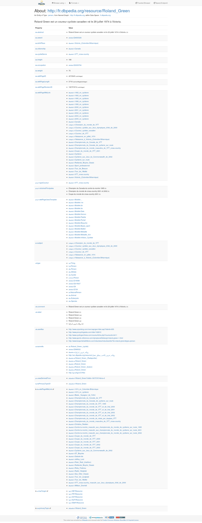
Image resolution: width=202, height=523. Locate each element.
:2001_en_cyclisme (79, 110)
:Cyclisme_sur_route (79, 160)
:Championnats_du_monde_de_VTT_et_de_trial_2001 (92, 409)
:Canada (75, 48)
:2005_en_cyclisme (79, 119)
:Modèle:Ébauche (78, 223)
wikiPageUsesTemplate (46, 199)
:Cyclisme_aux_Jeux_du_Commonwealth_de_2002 (90, 157)
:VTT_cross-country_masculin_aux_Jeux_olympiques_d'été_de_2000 (97, 482)
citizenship (40, 48)
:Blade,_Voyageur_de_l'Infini (82, 395)
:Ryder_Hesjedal (78, 471)
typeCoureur (42, 183)
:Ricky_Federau (77, 468)
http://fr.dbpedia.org (77, 15)
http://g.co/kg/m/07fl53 (77, 372)
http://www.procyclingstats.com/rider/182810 (85, 332)
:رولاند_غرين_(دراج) (79, 352)
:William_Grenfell (78, 485)
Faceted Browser (143, 3)
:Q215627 (75, 283)
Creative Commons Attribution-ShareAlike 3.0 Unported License (121, 520)
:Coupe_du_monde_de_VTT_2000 (84, 439)
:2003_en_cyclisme (79, 116)
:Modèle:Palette (77, 217)
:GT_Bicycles (76, 453)
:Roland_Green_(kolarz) (80, 367)
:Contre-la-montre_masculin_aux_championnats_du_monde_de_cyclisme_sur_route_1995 (105, 427)
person (50, 15)
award (38, 37)
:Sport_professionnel (79, 165)
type (37, 263)
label (38, 312)
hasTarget (41, 491)
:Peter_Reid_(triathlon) (80, 462)
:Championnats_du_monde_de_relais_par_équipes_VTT (92, 418)
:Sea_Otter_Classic (79, 474)
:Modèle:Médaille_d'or (80, 234)
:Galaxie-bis (76, 456)
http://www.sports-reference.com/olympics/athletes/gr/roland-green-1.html (96, 338)
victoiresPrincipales (44, 188)
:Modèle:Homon (77, 214)
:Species (73, 301)
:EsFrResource (76, 500)
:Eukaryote (74, 298)
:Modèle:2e (76, 205)
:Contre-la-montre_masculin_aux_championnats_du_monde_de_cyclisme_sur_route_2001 (105, 430)
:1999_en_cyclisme (79, 104)
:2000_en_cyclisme (79, 107)
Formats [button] (74, 3)
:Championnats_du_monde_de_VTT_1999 (87, 404)
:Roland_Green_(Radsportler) (83, 358)
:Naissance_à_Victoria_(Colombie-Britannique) (89, 139)
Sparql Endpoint (161, 3)
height (38, 59)
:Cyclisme (75, 154)
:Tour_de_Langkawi (79, 477)
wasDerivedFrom (43, 378)
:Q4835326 (75, 37)
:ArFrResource (76, 497)
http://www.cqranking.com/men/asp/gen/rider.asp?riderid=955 (91, 329)
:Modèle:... (75, 199)
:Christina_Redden (78, 424)
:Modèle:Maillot (77, 229)
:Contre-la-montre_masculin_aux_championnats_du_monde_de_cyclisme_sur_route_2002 (105, 433)
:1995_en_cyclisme (79, 98)
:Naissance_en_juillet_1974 (82, 136)
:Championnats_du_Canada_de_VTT (85, 142)
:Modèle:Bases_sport (79, 226)
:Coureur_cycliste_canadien (82, 130)
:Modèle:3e (76, 208)
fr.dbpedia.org (105, 15)
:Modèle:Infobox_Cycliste (81, 237)
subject (39, 243)
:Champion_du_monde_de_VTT (84, 124)
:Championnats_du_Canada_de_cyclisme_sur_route (91, 145)
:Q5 (72, 286)
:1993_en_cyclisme (79, 95)
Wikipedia (85, 520)
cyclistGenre (41, 54)
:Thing (72, 263)
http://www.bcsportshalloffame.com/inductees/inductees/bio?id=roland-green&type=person (102, 341)
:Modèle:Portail (77, 220)
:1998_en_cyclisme (79, 101)
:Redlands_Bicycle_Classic (81, 162)
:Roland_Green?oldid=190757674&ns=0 (87, 378)
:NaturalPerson (75, 292)
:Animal (72, 295)
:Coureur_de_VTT (78, 133)
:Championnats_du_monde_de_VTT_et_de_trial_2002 (92, 412)
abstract (39, 32)
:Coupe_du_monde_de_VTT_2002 (84, 444)
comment (40, 306)
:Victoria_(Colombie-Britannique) (83, 43)
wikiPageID (40, 76)
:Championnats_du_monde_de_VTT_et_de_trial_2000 (92, 406)
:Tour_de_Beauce (78, 168)
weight (39, 70)
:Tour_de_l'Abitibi (78, 171)
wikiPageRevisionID (43, 87)
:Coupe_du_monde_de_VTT (82, 436)
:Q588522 (75, 349)
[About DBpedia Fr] (41, 3)
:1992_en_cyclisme (79, 92)
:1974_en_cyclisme (79, 392)
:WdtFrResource (76, 503)
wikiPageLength (42, 81)
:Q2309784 (75, 65)
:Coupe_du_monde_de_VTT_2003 (84, 447)
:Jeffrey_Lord (76, 459)
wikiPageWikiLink (42, 92)
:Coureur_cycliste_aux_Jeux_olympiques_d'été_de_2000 (93, 127)
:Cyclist (72, 275)
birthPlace (40, 43)
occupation (40, 65)
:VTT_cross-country (79, 54)
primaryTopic (43, 508)
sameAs (39, 346)
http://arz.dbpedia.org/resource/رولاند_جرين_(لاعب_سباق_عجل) (92, 355)
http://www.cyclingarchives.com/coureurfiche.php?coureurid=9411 (93, 335)
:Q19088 (74, 280)
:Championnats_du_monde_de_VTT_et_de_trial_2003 (92, 415)
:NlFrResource (75, 491)
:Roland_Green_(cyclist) (78, 346)
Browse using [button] (59, 3)
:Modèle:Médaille (78, 231)
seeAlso (39, 329)
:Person (72, 266)
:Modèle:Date (76, 211)
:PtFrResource (75, 494)
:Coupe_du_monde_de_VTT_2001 (84, 151)
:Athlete (72, 272)
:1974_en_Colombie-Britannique (83, 389)
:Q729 (73, 289)
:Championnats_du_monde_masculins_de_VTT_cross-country (95, 148)
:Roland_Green (77, 361)
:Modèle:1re (76, 202)
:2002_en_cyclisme (79, 113)
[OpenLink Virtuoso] (82, 517)
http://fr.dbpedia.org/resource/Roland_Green (89, 10)
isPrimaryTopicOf (42, 383)
